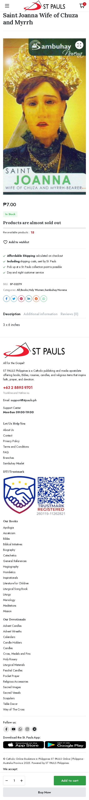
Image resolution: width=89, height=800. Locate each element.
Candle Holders (12, 642)
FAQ (6, 452)
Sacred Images (12, 687)
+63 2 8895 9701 (17, 387)
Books (24, 290)
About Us (8, 430)
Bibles (6, 539)
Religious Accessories (15, 681)
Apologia (8, 527)
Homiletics (9, 572)
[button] (82, 6)
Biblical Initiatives (12, 544)
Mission (7, 611)
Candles (8, 648)
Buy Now (44, 792)
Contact (7, 435)
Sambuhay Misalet (13, 463)
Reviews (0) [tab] (69, 314)
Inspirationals (10, 578)
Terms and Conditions (16, 447)
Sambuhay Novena (56, 290)
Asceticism (9, 533)
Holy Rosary (10, 659)
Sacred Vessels (11, 693)
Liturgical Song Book (15, 589)
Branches (8, 458)
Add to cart (69, 780)
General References (14, 561)
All (18, 290)
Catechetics (9, 555)
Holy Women (36, 290)
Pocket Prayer (11, 676)
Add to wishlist (19, 242)
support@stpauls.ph (24, 400)
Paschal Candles (12, 670)
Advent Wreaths (12, 631)
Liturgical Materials (14, 665)
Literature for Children (16, 583)
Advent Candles (12, 626)
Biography (9, 550)
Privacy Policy (11, 441)
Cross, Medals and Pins (16, 654)
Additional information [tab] (40, 314)
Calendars (9, 637)
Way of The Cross (13, 709)
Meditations (9, 606)
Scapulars (8, 698)
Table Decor (10, 704)
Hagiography (10, 566)
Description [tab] (11, 314)
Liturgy (7, 594)
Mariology (9, 600)
